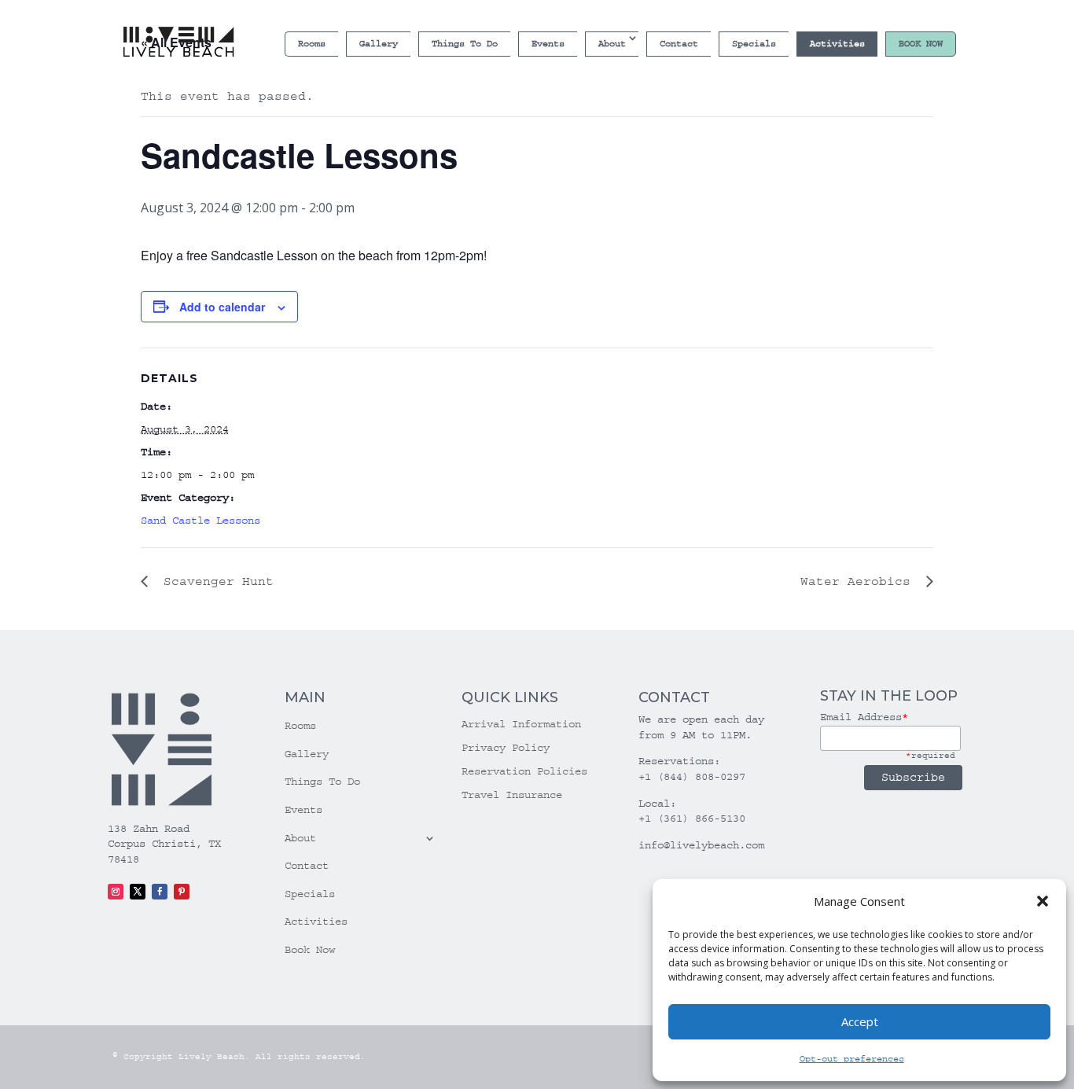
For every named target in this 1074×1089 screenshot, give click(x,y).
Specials (754, 44)
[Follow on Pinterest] (181, 892)
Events (548, 44)
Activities (837, 44)
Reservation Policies (524, 772)
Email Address (864, 717)
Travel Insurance (512, 795)
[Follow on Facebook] (159, 892)
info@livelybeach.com (701, 845)
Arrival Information (521, 724)
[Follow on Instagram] (115, 892)
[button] (1042, 901)
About (612, 44)
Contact (679, 44)
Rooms (312, 44)
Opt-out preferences (852, 1059)
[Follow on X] (137, 892)
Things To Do (465, 44)
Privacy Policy (506, 748)
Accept (859, 1021)
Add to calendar (222, 307)
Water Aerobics (859, 581)
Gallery (378, 44)
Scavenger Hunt (215, 581)
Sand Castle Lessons (200, 520)
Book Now (921, 44)
